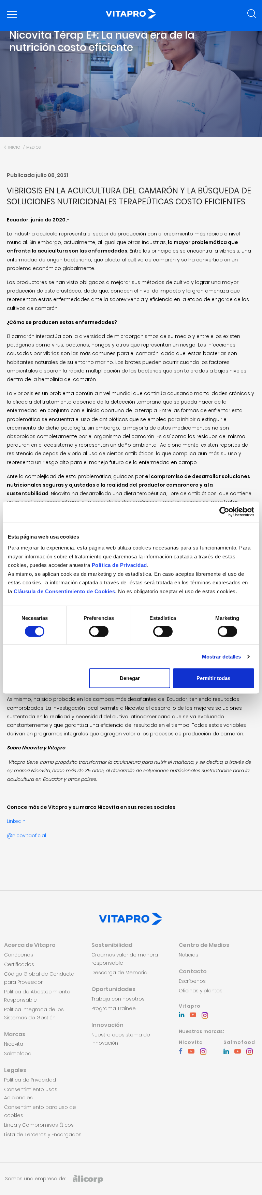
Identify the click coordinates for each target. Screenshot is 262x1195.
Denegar (130, 678)
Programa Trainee (113, 1008)
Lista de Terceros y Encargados (43, 1134)
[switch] (98, 631)
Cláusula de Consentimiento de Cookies (64, 591)
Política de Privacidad (119, 565)
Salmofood (17, 1053)
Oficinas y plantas (200, 990)
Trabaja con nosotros (118, 998)
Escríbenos (192, 981)
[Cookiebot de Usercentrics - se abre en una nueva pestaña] (224, 511)
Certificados (19, 964)
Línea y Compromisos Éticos (39, 1125)
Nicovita (13, 1044)
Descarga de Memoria (119, 972)
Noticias (188, 954)
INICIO (13, 147)
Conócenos (18, 954)
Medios (33, 147)
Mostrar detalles (221, 656)
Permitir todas (213, 678)
